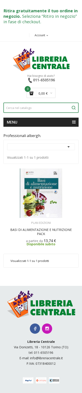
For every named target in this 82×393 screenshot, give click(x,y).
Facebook (35, 328)
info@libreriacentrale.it (46, 358)
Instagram (47, 328)
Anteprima (31, 220)
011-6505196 (43, 352)
